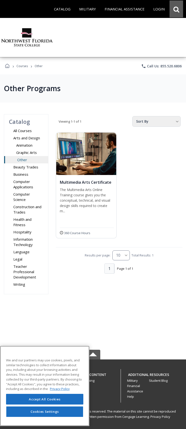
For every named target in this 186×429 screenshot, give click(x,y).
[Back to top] (93, 377)
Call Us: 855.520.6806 (161, 66)
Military (132, 380)
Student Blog (158, 380)
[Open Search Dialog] (176, 8)
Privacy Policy (160, 416)
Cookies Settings (45, 411)
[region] (44, 386)
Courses (22, 66)
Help (130, 396)
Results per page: (97, 255)
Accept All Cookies (44, 399)
